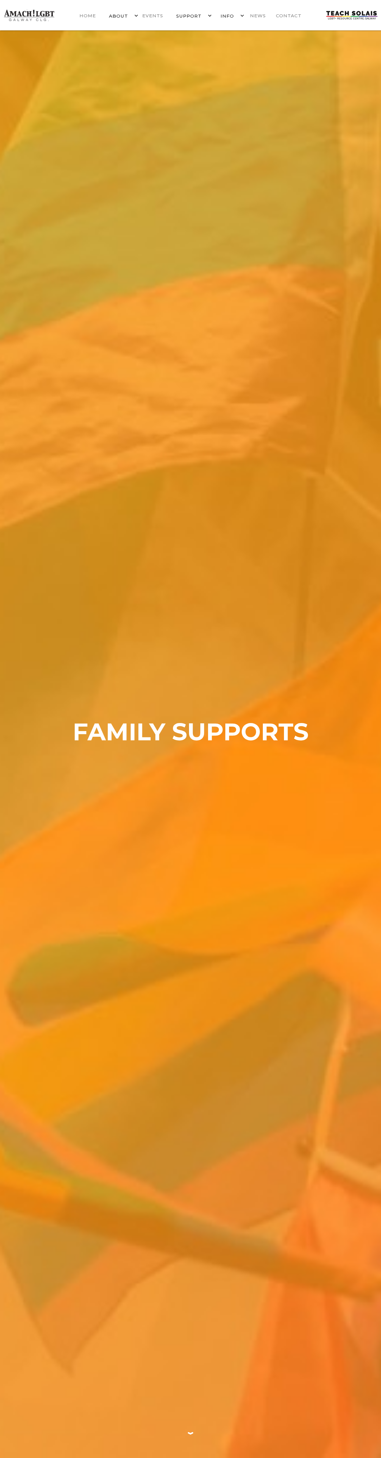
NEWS (258, 15)
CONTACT (289, 15)
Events (152, 15)
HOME (87, 15)
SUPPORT (189, 16)
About (118, 16)
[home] (35, 15)
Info (227, 16)
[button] (120, 15)
